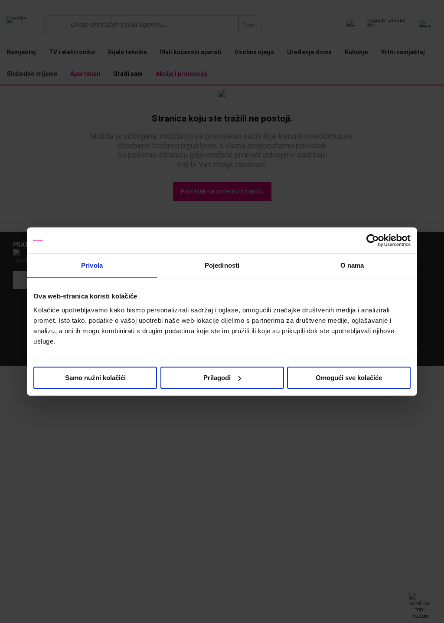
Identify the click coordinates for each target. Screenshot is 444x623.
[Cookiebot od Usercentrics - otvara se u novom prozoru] (373, 240)
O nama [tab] (352, 265)
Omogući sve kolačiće (349, 377)
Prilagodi (217, 377)
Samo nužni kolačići (95, 377)
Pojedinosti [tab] (222, 265)
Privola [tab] (92, 265)
